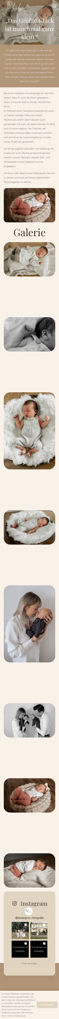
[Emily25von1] (29, 870)
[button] (55, 6)
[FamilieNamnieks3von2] (29, 720)
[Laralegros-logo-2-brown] (14, 6)
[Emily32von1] (29, 795)
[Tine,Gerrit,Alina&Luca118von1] (29, 527)
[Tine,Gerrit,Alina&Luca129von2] (29, 334)
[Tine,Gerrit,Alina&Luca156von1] (29, 259)
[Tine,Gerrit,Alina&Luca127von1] (29, 430)
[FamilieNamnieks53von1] (29, 623)
